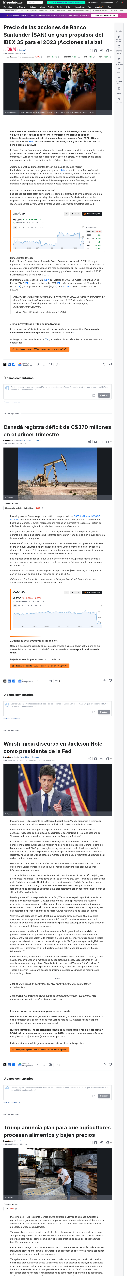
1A (32, 227)
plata (62, 170)
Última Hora (43, 11)
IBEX (46, 280)
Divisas (51, 11)
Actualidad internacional (100, 11)
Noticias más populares (29, 11)
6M (28, 227)
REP (26, 283)
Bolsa (69, 11)
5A (36, 227)
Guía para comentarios (11, 402)
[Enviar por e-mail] (50, 364)
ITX (18, 286)
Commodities (60, 11)
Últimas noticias (11, 11)
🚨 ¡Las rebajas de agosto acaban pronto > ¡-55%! (66, 2)
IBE (59, 283)
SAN (31, 141)
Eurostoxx (67, 286)
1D (15, 227)
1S (19, 227)
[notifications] (117, 2)
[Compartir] (89, 50)
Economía (113, 11)
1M (23, 227)
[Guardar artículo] (95, 50)
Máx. (41, 227)
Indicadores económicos (81, 11)
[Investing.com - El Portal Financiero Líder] (13, 2)
